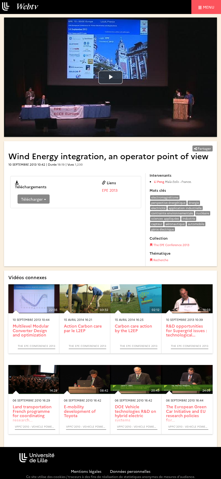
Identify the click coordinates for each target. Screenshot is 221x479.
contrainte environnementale (172, 213)
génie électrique (162, 229)
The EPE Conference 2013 (171, 245)
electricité (158, 208)
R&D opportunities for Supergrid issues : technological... (186, 330)
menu (209, 7)
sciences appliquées (165, 219)
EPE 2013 (110, 190)
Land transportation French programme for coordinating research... (32, 413)
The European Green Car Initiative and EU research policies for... (186, 413)
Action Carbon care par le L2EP (83, 328)
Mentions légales (86, 471)
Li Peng (159, 182)
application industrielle (185, 208)
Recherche (160, 260)
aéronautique (175, 224)
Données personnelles (130, 471)
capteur (156, 224)
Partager (204, 148)
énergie (194, 203)
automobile (196, 224)
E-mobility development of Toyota (80, 411)
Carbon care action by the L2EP (133, 328)
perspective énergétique (168, 203)
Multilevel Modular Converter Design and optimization (31, 330)
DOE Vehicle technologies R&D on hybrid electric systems (135, 413)
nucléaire (202, 213)
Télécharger (32, 199)
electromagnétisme (164, 197)
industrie (188, 219)
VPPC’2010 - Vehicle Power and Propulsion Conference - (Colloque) (35, 426)
